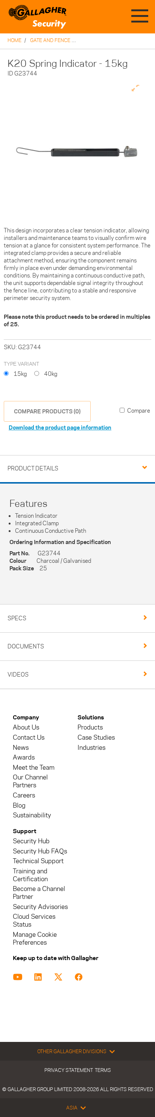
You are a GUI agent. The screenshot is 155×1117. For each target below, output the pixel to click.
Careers (24, 795)
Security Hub (31, 841)
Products (90, 727)
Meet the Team (34, 768)
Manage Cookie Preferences (35, 939)
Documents (26, 646)
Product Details (33, 468)
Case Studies (96, 738)
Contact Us (28, 738)
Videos (18, 674)
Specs (17, 618)
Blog (19, 805)
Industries (91, 748)
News (21, 748)
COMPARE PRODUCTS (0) (47, 411)
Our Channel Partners (30, 781)
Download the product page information (60, 427)
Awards (24, 757)
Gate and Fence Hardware (64, 40)
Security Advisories (40, 907)
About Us (26, 727)
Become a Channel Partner (39, 893)
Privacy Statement (68, 1070)
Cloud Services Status (34, 921)
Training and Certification (30, 875)
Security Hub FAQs (40, 851)
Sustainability (32, 815)
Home (14, 40)
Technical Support (38, 861)
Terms (103, 1070)
